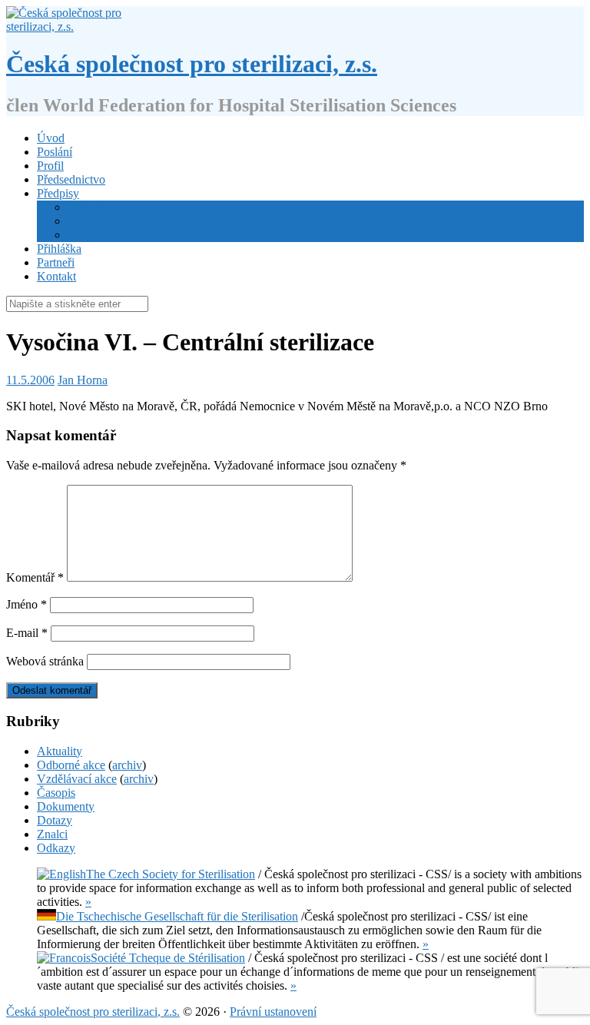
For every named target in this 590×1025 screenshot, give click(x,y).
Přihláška (59, 248)
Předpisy (58, 193)
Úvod (51, 137)
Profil (50, 165)
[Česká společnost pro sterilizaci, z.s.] (69, 26)
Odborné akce (71, 764)
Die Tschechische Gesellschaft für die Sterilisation (177, 916)
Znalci (52, 834)
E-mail (27, 632)
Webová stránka (45, 661)
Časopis (56, 792)
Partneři (56, 262)
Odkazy (56, 847)
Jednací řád (95, 234)
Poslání (54, 151)
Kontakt (56, 276)
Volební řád (96, 220)
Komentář (35, 577)
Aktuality (59, 751)
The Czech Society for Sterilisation (170, 874)
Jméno (26, 604)
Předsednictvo (71, 179)
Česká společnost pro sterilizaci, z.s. (191, 64)
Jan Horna (83, 379)
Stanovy (88, 207)
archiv (127, 764)
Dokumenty (65, 806)
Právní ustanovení (273, 1011)
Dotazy (54, 820)
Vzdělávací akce (77, 778)
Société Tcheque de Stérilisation (168, 957)
